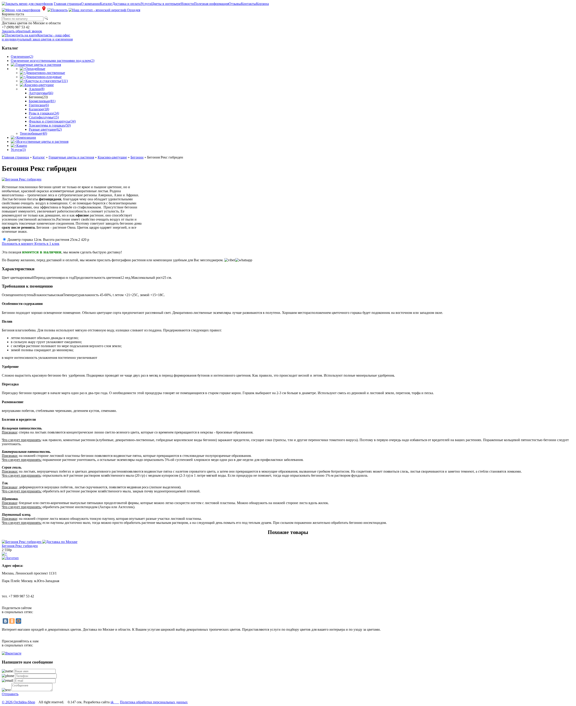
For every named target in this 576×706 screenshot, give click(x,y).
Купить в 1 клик (46, 244)
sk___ (114, 702)
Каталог (106, 4)
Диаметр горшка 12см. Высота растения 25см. (48, 239)
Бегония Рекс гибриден (20, 546)
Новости (187, 4)
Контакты (248, 4)
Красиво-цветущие (39, 85)
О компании (90, 4)
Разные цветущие (45, 129)
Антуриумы (41, 93)
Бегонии (137, 157)
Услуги (146, 4)
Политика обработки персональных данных (154, 702)
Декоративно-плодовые (43, 77)
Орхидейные (35, 69)
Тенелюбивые (33, 133)
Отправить (10, 694)
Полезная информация (211, 4)
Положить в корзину (18, 244)
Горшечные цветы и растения (38, 65)
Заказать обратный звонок (22, 31)
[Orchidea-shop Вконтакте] (11, 653)
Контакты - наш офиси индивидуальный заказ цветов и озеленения (37, 37)
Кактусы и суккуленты (46, 81)
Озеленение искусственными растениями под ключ (52, 61)
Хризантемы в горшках (50, 125)
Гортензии (39, 105)
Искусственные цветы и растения (42, 141)
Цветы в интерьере (166, 4)
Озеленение (22, 56)
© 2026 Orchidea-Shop (18, 702)
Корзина (262, 4)
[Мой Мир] (18, 621)
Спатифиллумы (44, 117)
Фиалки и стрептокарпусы (52, 121)
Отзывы (235, 4)
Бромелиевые (42, 101)
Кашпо (21, 145)
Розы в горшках (44, 113)
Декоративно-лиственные (45, 73)
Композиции (26, 137)
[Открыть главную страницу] (104, 10)
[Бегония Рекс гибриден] (39, 542)
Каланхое (39, 109)
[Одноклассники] (12, 621)
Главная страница (67, 4)
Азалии (36, 89)
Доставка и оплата (126, 4)
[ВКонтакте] (5, 621)
